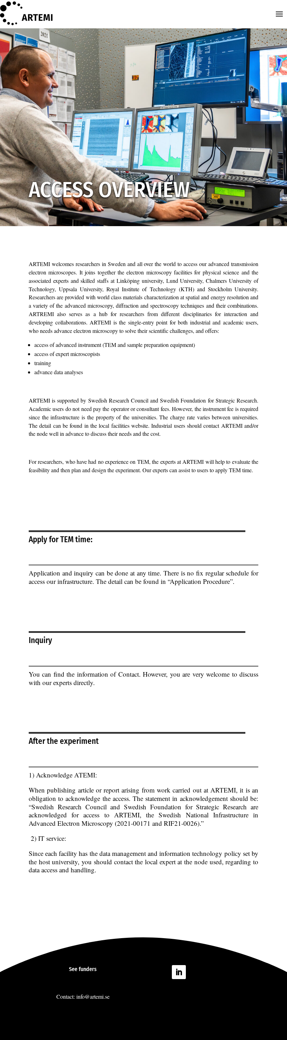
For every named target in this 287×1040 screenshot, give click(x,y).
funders (88, 969)
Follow (200, 971)
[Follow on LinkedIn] (179, 972)
